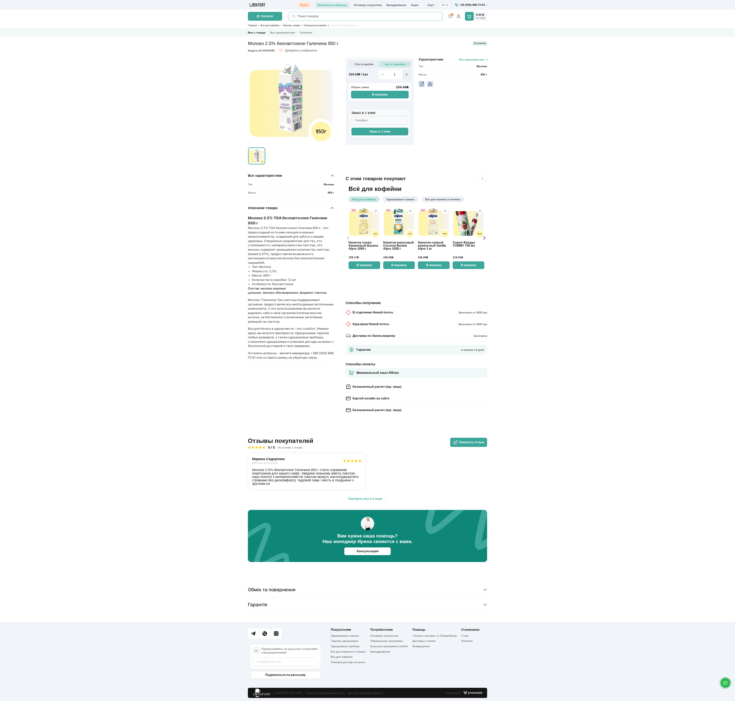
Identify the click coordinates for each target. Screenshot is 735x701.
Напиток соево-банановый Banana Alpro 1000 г (363, 245)
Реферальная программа (386, 640)
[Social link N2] (264, 633)
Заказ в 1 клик (379, 131)
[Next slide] (484, 238)
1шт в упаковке (395, 64)
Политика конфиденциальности (325, 693)
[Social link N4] (276, 633)
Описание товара (263, 208)
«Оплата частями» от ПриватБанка (434, 635)
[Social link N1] (253, 633)
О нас (465, 635)
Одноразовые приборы (345, 646)
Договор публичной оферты (365, 693)
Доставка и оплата (424, 640)
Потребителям (381, 629)
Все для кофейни (342, 656)
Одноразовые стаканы (400, 199)
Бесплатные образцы (332, 5)
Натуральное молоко (315, 25)
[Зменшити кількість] (382, 74)
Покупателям (341, 629)
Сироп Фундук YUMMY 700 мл (464, 244)
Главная (252, 25)
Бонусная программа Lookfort (389, 646)
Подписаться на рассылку (285, 674)
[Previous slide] (348, 238)
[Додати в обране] (375, 211)
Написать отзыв (471, 442)
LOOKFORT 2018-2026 (287, 693)
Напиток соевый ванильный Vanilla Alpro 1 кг (432, 245)
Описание (306, 32)
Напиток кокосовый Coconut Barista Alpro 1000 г (398, 245)
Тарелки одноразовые (345, 640)
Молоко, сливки (291, 25)
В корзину (380, 94)
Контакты (467, 640)
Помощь (418, 629)
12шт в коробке (363, 64)
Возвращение (421, 646)
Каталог (267, 16)
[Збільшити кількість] (407, 74)
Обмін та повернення (272, 589)
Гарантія (257, 604)
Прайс (304, 5)
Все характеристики (282, 32)
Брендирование (396, 5)
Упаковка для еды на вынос (348, 662)
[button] (256, 156)
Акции (414, 5)
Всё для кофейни (270, 25)
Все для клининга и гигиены (442, 199)
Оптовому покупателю (368, 5)
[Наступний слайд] (482, 178)
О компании (470, 629)
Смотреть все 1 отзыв (365, 498)
